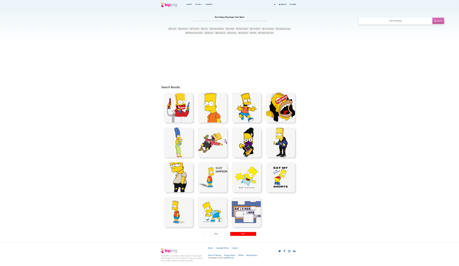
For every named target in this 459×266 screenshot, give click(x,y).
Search (439, 21)
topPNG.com (229, 258)
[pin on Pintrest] (190, 96)
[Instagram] (289, 251)
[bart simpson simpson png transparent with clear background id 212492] (246, 107)
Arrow (205, 29)
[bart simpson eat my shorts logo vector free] (280, 177)
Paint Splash (243, 29)
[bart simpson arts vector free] (212, 212)
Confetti (231, 29)
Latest (189, 4)
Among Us (221, 33)
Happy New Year (266, 33)
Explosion (184, 29)
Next (243, 234)
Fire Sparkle (269, 29)
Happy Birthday (218, 29)
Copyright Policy (222, 248)
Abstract (210, 33)
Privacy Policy (229, 255)
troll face (232, 33)
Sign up (283, 4)
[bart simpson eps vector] (246, 177)
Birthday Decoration (195, 33)
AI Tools (198, 4)
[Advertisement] (229, 62)
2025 (254, 33)
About (210, 248)
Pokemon (244, 33)
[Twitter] (279, 251)
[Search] (274, 4)
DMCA (241, 255)
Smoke (173, 29)
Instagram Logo (284, 29)
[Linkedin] (294, 251)
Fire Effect (256, 29)
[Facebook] (284, 251)
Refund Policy (251, 255)
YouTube (195, 29)
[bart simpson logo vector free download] (178, 212)
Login (293, 4)
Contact (209, 4)
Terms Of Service (214, 255)
